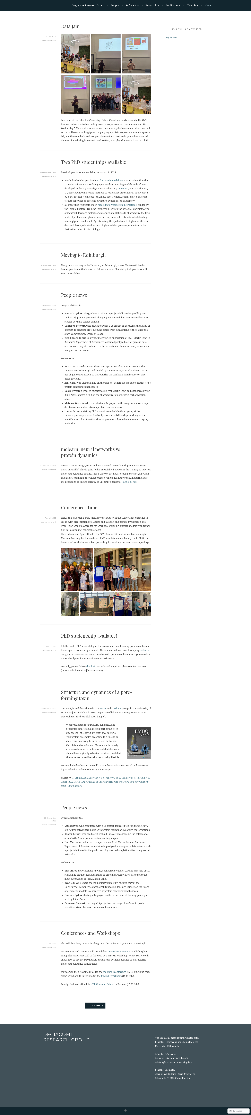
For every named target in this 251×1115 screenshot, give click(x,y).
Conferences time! (79, 507)
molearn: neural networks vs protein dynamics (90, 452)
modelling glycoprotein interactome (117, 204)
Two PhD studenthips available (93, 162)
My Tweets (171, 37)
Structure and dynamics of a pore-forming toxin (96, 695)
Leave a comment (48, 40)
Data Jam (70, 26)
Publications (173, 5)
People (115, 5)
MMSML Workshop (111, 976)
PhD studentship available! (89, 635)
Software (131, 5)
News (208, 5)
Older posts (95, 1005)
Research (151, 5)
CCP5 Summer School (103, 984)
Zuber (103, 708)
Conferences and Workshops (90, 933)
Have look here (130, 481)
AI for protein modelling (110, 180)
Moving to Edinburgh (83, 255)
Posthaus (116, 708)
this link (90, 666)
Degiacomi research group (66, 1037)
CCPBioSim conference (118, 951)
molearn (123, 188)
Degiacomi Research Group (88, 5)
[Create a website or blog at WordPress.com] (125, 1111)
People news (74, 295)
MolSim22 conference (114, 971)
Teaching (192, 5)
